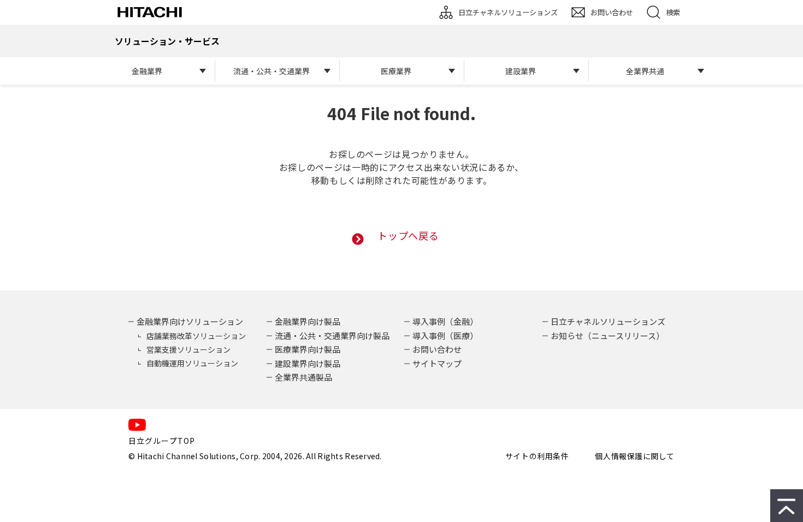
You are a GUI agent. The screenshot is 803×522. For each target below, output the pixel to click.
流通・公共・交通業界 (271, 71)
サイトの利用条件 (537, 455)
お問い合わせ (612, 12)
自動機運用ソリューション (192, 363)
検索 (673, 12)
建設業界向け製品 (307, 363)
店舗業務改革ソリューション (196, 335)
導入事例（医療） (445, 335)
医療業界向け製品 (307, 349)
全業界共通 (645, 71)
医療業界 (396, 71)
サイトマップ (437, 363)
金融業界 (147, 71)
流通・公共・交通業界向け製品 (332, 335)
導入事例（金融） (445, 321)
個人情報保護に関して (635, 455)
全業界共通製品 (303, 377)
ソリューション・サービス (167, 41)
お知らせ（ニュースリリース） (607, 335)
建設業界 (520, 71)
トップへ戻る (408, 235)
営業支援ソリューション (188, 349)
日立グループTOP (161, 440)
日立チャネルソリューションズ (508, 12)
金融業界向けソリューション (190, 321)
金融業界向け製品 (307, 321)
